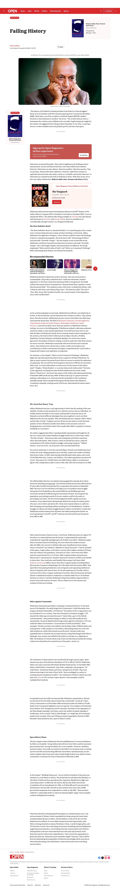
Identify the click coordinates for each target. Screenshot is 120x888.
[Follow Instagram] (109, 858)
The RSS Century (32, 870)
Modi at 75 (30, 877)
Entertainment (55, 11)
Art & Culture (65, 870)
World (36, 11)
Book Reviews (65, 875)
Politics (44, 11)
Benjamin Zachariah (66, 320)
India (30, 11)
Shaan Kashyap (15, 45)
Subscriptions (14, 875)
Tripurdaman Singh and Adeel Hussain (45, 323)
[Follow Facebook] (99, 858)
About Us (30, 885)
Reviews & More (67, 867)
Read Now (57, 202)
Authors (12, 870)
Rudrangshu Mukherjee (69, 323)
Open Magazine (32, 867)
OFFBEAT (109, 11)
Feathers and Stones (37, 563)
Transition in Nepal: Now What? (33, 874)
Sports (66, 11)
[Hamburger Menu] (4, 11)
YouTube (75, 216)
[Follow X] (102, 858)
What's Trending (50, 867)
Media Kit (38, 885)
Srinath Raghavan (82, 320)
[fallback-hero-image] (38, 263)
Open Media (14, 867)
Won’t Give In (31, 880)
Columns (12, 873)
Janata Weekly (59, 219)
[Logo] (12, 10)
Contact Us (46, 885)
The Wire (47, 219)
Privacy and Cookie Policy (17, 885)
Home (23, 11)
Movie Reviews (65, 873)
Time (39, 677)
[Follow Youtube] (105, 858)
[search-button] (101, 11)
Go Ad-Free (83, 155)
